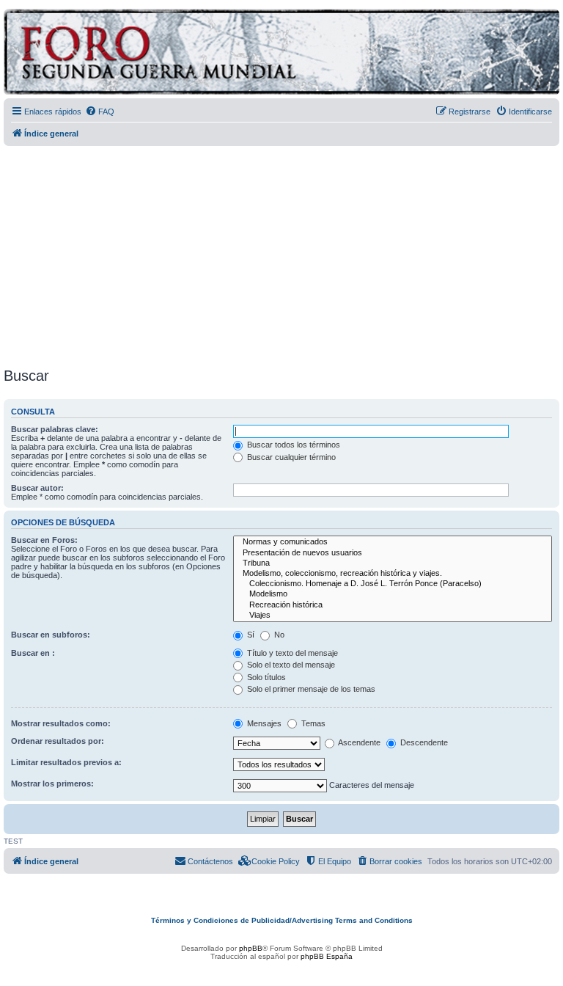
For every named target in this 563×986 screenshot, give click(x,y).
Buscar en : (33, 653)
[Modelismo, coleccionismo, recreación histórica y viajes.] (393, 574)
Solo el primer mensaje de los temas (310, 688)
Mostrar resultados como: (61, 723)
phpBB (250, 948)
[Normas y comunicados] (393, 542)
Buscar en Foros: (44, 540)
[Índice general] (215, 53)
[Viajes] (393, 615)
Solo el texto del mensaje (290, 664)
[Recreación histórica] (393, 605)
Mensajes (263, 723)
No (278, 634)
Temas (312, 723)
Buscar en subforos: (50, 634)
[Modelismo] (393, 594)
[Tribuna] (393, 563)
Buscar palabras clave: (54, 429)
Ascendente (358, 742)
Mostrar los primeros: (52, 783)
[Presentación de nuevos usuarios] (393, 553)
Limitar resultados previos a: (66, 762)
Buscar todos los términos (292, 444)
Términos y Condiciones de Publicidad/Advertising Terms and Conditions (282, 920)
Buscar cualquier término (290, 457)
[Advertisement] (283, 251)
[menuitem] (99, 111)
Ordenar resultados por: (57, 741)
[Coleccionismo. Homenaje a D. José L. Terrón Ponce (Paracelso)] (393, 584)
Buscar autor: (37, 487)
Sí (249, 634)
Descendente (423, 742)
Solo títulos (265, 677)
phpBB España (327, 956)
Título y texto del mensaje (291, 653)
